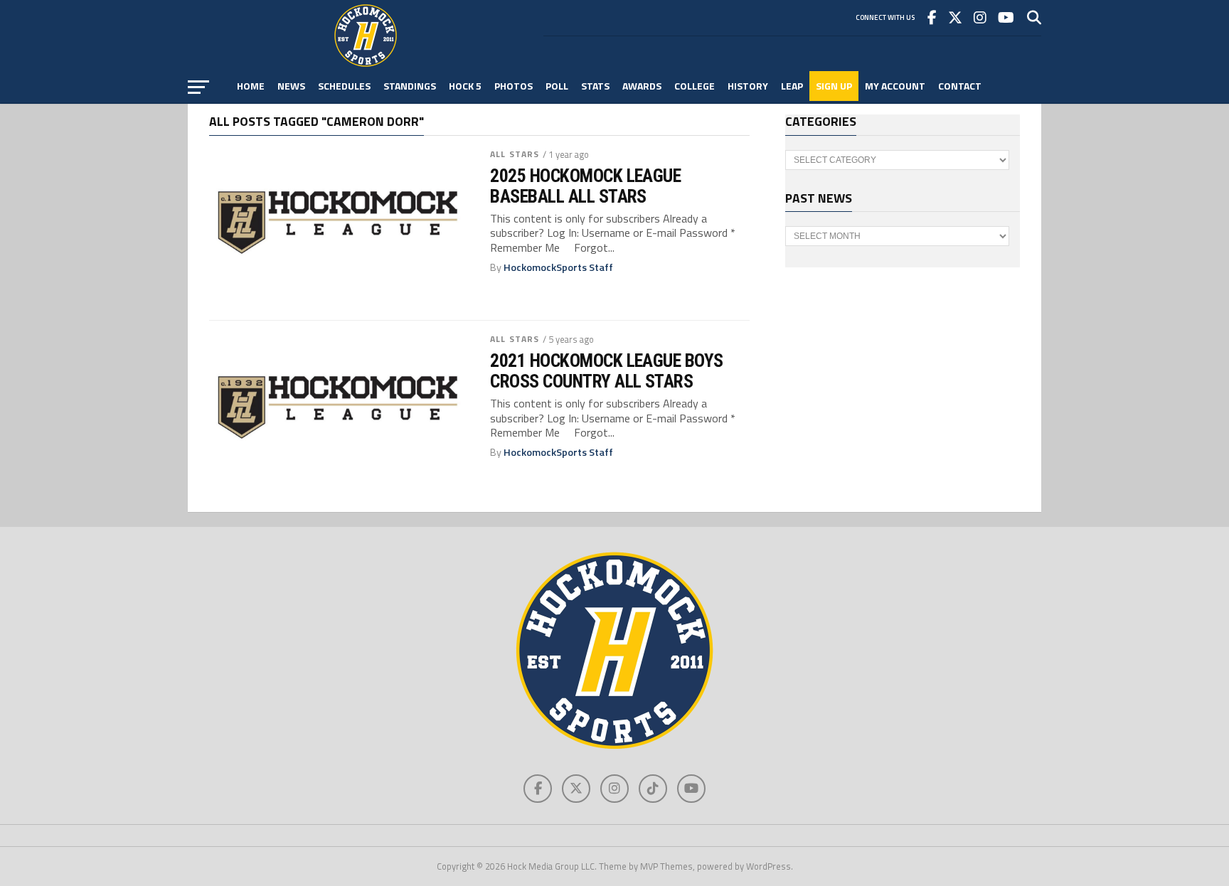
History (748, 85)
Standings (409, 85)
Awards (641, 85)
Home (251, 85)
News (291, 85)
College (694, 85)
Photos (513, 85)
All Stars (514, 154)
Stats (595, 85)
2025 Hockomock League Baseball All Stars (585, 186)
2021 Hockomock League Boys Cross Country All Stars (606, 370)
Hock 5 (465, 85)
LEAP (792, 85)
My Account (895, 85)
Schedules (344, 85)
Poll (557, 85)
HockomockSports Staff (558, 267)
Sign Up (834, 85)
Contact (959, 85)
